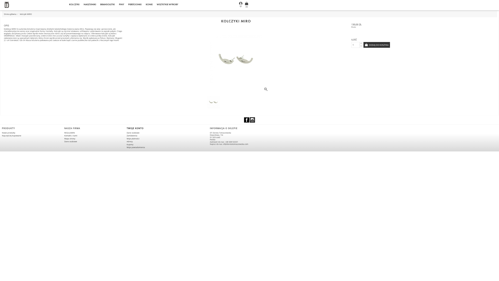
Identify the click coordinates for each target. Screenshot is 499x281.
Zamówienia (132, 135)
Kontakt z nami (70, 135)
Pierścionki (135, 4)
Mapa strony (69, 138)
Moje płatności (133, 138)
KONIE (149, 4)
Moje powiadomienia (136, 147)
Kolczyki (74, 4)
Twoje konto (135, 128)
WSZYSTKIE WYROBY (167, 4)
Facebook (246, 120)
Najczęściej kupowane (11, 135)
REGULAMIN (69, 133)
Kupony (130, 144)
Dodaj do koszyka (378, 45)
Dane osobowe (70, 141)
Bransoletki (107, 4)
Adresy (130, 141)
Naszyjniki (90, 4)
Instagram (252, 120)
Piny (121, 4)
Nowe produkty (8, 133)
